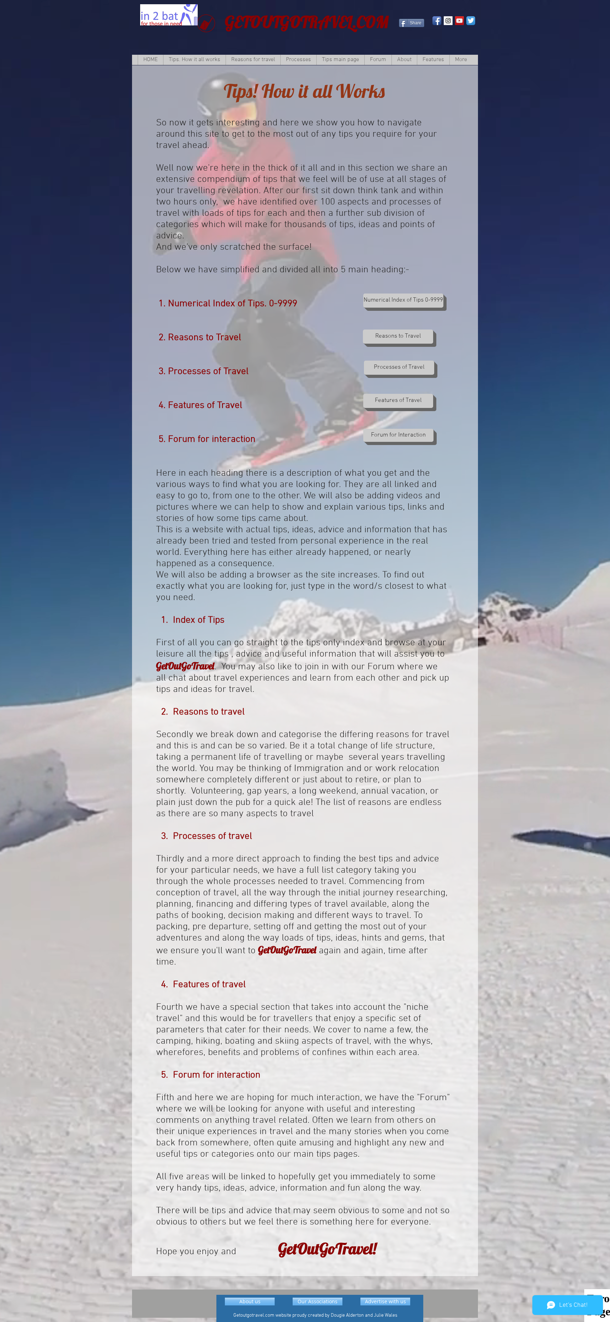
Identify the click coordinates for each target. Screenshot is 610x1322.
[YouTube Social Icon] (459, 20)
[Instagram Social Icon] (448, 20)
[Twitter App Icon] (470, 20)
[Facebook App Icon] (436, 20)
